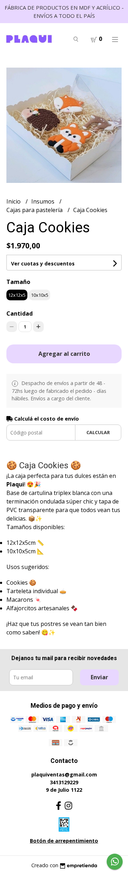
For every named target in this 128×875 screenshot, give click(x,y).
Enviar (99, 677)
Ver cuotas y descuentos (43, 263)
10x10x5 (39, 295)
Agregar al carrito (64, 354)
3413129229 (64, 782)
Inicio (14, 201)
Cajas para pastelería (35, 210)
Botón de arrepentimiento (64, 840)
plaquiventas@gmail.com (64, 774)
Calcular (98, 432)
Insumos (43, 201)
